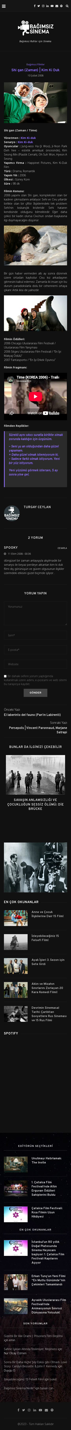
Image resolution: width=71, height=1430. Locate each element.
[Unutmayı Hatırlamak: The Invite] (16, 1164)
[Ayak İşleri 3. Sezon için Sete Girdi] (16, 966)
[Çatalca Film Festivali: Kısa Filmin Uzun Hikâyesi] (16, 1214)
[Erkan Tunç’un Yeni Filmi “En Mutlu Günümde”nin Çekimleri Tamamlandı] (16, 1282)
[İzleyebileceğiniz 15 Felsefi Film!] (16, 942)
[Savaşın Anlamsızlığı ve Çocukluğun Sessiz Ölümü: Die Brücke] (35, 775)
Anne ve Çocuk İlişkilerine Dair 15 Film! (48, 914)
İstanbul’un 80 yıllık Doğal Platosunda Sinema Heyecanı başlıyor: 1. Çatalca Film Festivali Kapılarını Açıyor (48, 1252)
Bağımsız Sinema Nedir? (19, 1388)
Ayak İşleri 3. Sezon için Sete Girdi (48, 962)
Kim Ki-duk (28, 138)
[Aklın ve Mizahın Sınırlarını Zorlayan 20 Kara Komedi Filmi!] (16, 990)
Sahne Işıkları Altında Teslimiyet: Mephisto (30, 1349)
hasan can (46, 1388)
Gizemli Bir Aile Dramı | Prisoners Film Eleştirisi (33, 1336)
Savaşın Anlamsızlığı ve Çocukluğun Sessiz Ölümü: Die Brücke (35, 804)
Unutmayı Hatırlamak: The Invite (47, 1161)
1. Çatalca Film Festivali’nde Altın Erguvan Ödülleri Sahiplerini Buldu (44, 1189)
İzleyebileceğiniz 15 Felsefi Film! (45, 938)
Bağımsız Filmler (35, 64)
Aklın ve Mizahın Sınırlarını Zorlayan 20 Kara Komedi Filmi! (47, 988)
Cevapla (62, 548)
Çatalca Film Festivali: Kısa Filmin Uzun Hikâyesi (47, 1213)
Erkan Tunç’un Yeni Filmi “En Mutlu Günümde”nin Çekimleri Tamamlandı (48, 1280)
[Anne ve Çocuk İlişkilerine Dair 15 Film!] (16, 918)
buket (53, 1379)
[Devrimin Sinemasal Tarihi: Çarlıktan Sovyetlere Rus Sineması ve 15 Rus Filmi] (16, 1014)
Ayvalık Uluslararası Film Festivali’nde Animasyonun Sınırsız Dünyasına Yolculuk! (49, 1306)
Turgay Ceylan (37, 507)
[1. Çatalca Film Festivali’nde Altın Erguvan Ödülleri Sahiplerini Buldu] (16, 1188)
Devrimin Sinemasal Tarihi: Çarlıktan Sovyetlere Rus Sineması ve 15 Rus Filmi (49, 1014)
